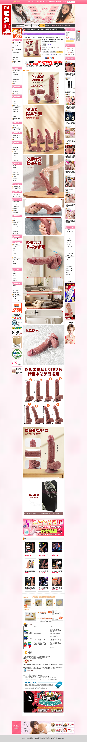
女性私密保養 (15, 226)
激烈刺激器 (14, 165)
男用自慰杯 (14, 98)
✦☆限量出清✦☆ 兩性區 (16, 50)
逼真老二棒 (14, 72)
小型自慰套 (14, 101)
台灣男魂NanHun (69, 281)
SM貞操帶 (14, 208)
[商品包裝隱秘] (17, 342)
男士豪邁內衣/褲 (15, 275)
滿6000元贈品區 (15, 298)
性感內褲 (14, 266)
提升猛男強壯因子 (16, 129)
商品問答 (46, 51)
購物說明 (40, 1)
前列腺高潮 (14, 178)
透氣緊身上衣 (15, 280)
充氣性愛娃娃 (15, 109)
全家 (35, 639)
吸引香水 (14, 170)
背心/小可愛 (15, 244)
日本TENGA (68, 236)
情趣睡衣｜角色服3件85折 (16, 62)
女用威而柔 (14, 81)
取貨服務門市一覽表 (43, 645)
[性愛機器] (70, 312)
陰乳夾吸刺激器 (15, 79)
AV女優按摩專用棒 (16, 186)
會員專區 (26, 731)
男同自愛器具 (15, 172)
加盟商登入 (26, 730)
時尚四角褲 (14, 278)
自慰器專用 (14, 155)
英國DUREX (68, 264)
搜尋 (43, 25)
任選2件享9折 (15, 57)
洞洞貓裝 (14, 253)
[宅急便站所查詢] (17, 328)
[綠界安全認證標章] (17, 354)
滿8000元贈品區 (15, 300)
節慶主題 (14, 250)
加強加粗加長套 (15, 127)
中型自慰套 (14, 103)
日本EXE (68, 244)
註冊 (72, 41)
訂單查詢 (55, 7)
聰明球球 (14, 83)
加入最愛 (59, 1)
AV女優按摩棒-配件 (16, 188)
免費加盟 (47, 1)
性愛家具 (14, 139)
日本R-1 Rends (69, 246)
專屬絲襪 (14, 273)
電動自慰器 (14, 114)
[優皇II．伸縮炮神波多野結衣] (70, 293)
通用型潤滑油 (15, 145)
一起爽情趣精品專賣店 (16, 2)
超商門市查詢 (52, 647)
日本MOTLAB (69, 261)
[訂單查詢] (17, 323)
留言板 (49, 17)
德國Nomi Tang (69, 270)
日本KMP (68, 257)
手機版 (64, 1)
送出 (68, 41)
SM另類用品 (15, 212)
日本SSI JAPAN (69, 251)
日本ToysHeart (69, 233)
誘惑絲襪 (14, 257)
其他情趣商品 (15, 233)
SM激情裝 (14, 210)
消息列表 (26, 726)
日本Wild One (69, 248)
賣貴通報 (54, 668)
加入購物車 (59, 51)
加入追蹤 (53, 51)
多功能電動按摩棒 (16, 70)
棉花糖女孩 (14, 246)
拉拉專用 (14, 180)
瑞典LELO (68, 274)
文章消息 (51, 14)
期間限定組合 (15, 59)
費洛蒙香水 (14, 220)
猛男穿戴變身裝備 (16, 194)
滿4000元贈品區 (15, 294)
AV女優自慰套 (15, 107)
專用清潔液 (14, 224)
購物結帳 (34, 1)
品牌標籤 (38, 17)
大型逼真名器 (15, 105)
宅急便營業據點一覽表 (54, 636)
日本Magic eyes (69, 238)
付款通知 (53, 10)
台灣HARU (68, 279)
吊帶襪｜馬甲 (15, 259)
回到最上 (78, 36)
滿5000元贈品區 (15, 296)
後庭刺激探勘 (15, 222)
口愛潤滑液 (14, 151)
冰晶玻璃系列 (15, 231)
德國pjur (68, 272)
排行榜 (35, 14)
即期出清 (14, 64)
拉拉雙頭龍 (14, 176)
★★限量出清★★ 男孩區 (16, 43)
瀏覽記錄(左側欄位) (78, 39)
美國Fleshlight (69, 266)
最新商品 (34, 10)
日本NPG (68, 229)
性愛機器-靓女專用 (16, 137)
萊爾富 (35, 642)
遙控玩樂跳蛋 (15, 93)
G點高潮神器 (15, 74)
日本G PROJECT (69, 231)
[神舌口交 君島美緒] (70, 332)
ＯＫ (35, 640)
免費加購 (32, 7)
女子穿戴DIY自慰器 (16, 196)
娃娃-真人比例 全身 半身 (16, 119)
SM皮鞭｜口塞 (15, 206)
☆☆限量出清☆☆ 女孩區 (16, 46)
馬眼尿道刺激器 (15, 174)
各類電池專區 (15, 238)
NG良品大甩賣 (15, 52)
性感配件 (14, 263)
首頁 (29, 1)
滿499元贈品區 (15, 287)
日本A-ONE (68, 242)
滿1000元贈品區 (15, 285)
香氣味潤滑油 (15, 149)
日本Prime (68, 259)
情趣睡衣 (14, 255)
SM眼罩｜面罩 (15, 201)
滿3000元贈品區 (15, 292)
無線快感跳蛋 (15, 91)
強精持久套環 (15, 125)
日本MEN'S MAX (69, 255)
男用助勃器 (14, 116)
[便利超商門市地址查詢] (17, 316)
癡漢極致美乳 (15, 111)
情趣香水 (14, 218)
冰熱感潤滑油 (15, 147)
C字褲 (13, 248)
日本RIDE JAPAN (69, 253)
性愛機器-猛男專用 (16, 135)
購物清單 (77, 31)
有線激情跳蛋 (15, 89)
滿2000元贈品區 (15, 290)
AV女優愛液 (15, 153)
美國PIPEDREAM (69, 268)
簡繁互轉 (53, 1)
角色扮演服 (14, 261)
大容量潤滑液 (15, 160)
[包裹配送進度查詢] (17, 308)
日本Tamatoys (69, 240)
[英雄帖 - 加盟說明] (17, 333)
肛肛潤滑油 (14, 167)
